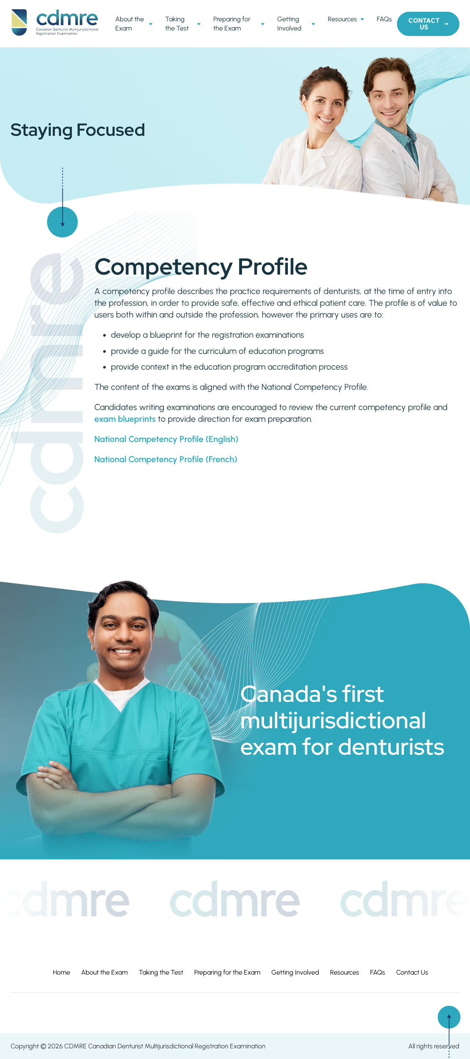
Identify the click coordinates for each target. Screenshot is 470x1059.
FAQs (384, 19)
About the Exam (129, 23)
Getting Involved (289, 23)
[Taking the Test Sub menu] (199, 23)
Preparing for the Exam (231, 23)
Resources (342, 19)
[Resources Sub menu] (363, 19)
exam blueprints (125, 419)
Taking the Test (177, 23)
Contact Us (424, 24)
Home (61, 972)
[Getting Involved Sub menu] (314, 23)
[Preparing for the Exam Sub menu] (263, 23)
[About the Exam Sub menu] (151, 23)
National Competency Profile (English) (166, 439)
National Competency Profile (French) (165, 459)
